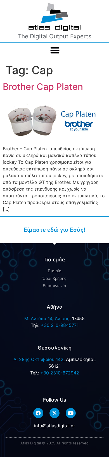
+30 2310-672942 (59, 373)
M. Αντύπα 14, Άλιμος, (47, 318)
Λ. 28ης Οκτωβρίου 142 (38, 359)
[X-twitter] (54, 413)
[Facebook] (38, 413)
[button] (55, 50)
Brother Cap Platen (43, 86)
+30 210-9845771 (60, 325)
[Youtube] (71, 413)
